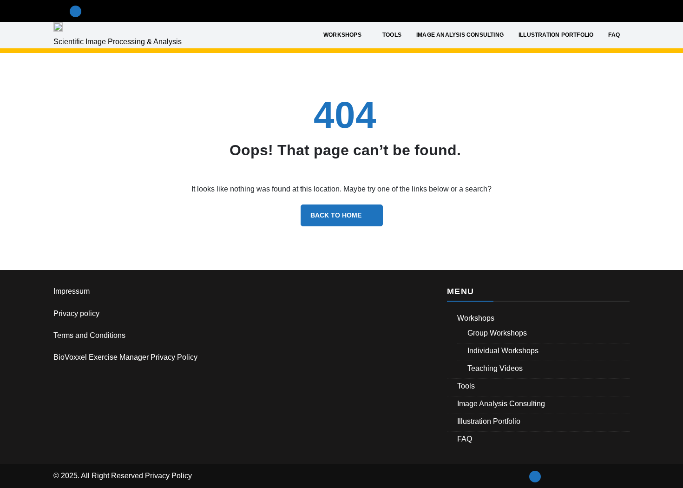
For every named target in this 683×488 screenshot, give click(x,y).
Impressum (71, 291)
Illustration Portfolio (556, 35)
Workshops (342, 35)
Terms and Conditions (89, 335)
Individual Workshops (503, 351)
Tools (391, 35)
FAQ (614, 35)
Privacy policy (76, 313)
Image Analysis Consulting (460, 35)
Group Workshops (497, 333)
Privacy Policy (168, 476)
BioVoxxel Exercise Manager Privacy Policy (125, 357)
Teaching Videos (495, 368)
